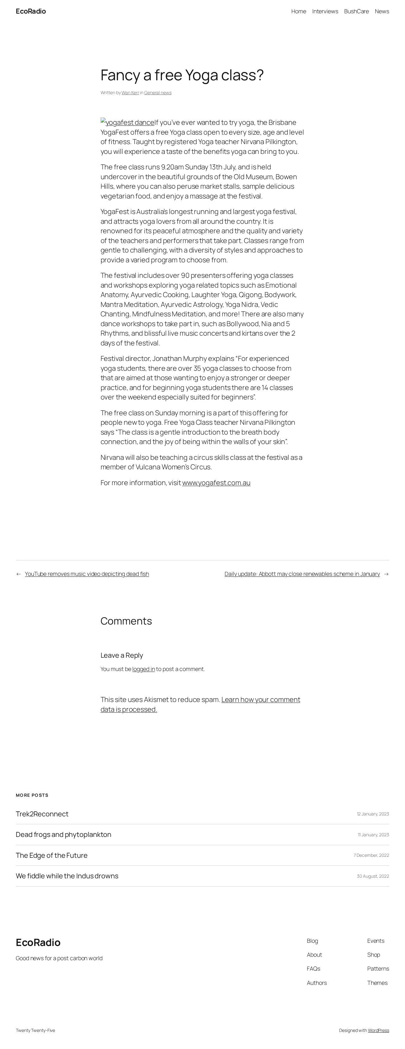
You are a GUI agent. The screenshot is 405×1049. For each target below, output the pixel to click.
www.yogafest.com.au (216, 482)
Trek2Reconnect (42, 814)
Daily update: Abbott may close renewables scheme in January (302, 573)
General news (157, 92)
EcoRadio (31, 11)
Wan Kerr (130, 92)
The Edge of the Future (52, 855)
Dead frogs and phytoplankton (63, 834)
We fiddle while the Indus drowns (67, 876)
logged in (143, 669)
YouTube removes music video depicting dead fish (87, 573)
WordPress (378, 1030)
